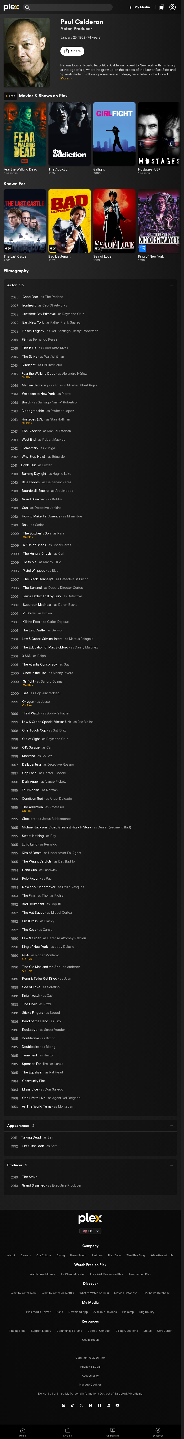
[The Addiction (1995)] (69, 138)
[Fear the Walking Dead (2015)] (25, 138)
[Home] (11, 7)
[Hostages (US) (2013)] (159, 138)
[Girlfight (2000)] (114, 138)
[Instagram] (63, 1405)
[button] (172, 7)
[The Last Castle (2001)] (25, 225)
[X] (81, 1405)
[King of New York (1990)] (159, 225)
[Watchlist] (161, 7)
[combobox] (72, 7)
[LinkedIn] (108, 1405)
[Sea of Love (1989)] (114, 225)
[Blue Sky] (90, 1405)
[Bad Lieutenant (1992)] (69, 225)
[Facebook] (99, 1405)
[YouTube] (117, 1405)
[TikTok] (72, 1405)
